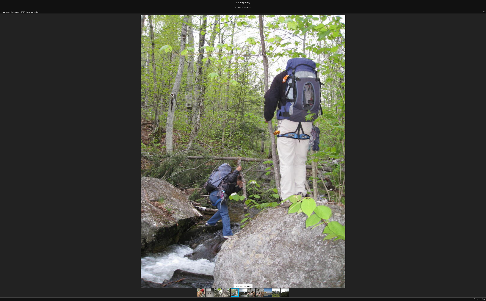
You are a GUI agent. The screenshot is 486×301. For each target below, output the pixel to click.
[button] (201, 292)
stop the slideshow (11, 12)
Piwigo (483, 299)
